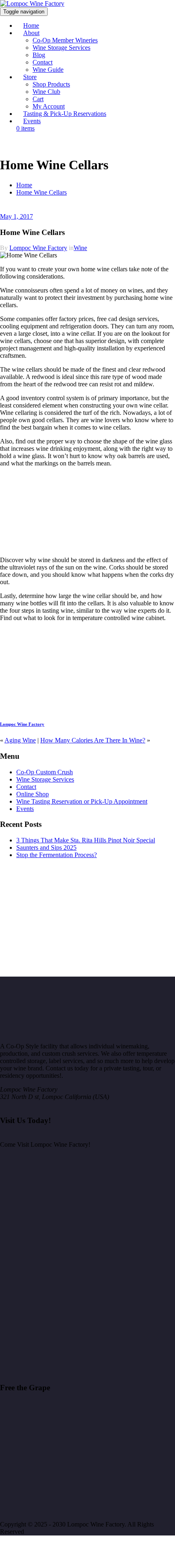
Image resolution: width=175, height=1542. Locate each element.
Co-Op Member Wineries (65, 40)
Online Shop (32, 794)
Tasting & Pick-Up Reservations (64, 113)
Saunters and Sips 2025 (46, 847)
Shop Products (51, 84)
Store (30, 76)
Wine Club (46, 91)
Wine (80, 247)
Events (32, 120)
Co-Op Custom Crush (44, 772)
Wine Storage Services (61, 47)
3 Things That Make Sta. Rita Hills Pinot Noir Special (85, 840)
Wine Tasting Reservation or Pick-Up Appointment (81, 801)
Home (24, 185)
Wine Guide (48, 69)
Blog (39, 54)
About (31, 32)
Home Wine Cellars (41, 192)
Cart (38, 98)
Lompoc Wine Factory (38, 247)
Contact (42, 62)
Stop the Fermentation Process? (56, 854)
